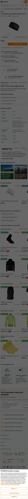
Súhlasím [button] (14, 488)
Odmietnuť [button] (14, 496)
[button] (3, 483)
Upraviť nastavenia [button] (14, 493)
